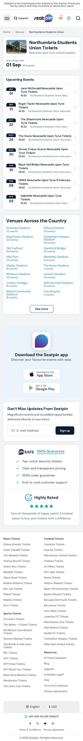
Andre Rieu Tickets (14, 566)
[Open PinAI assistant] (60, 18)
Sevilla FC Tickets (54, 633)
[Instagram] (53, 723)
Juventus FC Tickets (56, 616)
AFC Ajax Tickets (54, 572)
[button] (69, 18)
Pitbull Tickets (11, 594)
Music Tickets (11, 538)
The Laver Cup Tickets (16, 686)
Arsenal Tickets (53, 550)
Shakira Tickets (12, 600)
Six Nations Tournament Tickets (17, 631)
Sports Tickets (12, 613)
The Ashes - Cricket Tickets (20, 624)
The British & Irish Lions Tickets (17, 646)
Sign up (65, 430)
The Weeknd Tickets (15, 555)
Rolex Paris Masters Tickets (19, 675)
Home (6, 32)
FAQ (46, 680)
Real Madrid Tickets (56, 627)
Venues (19, 32)
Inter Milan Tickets (55, 611)
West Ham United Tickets (59, 644)
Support (49, 669)
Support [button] (23, 18)
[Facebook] (30, 723)
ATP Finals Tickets (14, 664)
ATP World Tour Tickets (17, 669)
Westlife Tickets (13, 572)
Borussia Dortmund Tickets (60, 600)
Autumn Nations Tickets (17, 638)
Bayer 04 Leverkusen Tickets (61, 588)
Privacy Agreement (55, 691)
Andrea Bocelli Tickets (16, 561)
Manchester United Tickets (60, 555)
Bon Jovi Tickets (13, 588)
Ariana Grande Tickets (16, 544)
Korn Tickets (10, 605)
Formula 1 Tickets (13, 619)
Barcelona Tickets (55, 605)
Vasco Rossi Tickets (15, 577)
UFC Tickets (10, 658)
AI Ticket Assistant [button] (55, 658)
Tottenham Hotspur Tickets (60, 638)
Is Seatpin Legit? (54, 674)
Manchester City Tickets (59, 622)
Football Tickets (54, 538)
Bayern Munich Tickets (57, 594)
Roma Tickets (52, 577)
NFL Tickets (10, 653)
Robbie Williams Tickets (17, 583)
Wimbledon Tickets (15, 680)
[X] (38, 723)
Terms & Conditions (56, 685)
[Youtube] (45, 723)
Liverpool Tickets (54, 544)
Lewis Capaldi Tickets (16, 550)
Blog (46, 663)
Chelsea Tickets (53, 561)
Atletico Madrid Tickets (58, 583)
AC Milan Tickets (54, 566)
